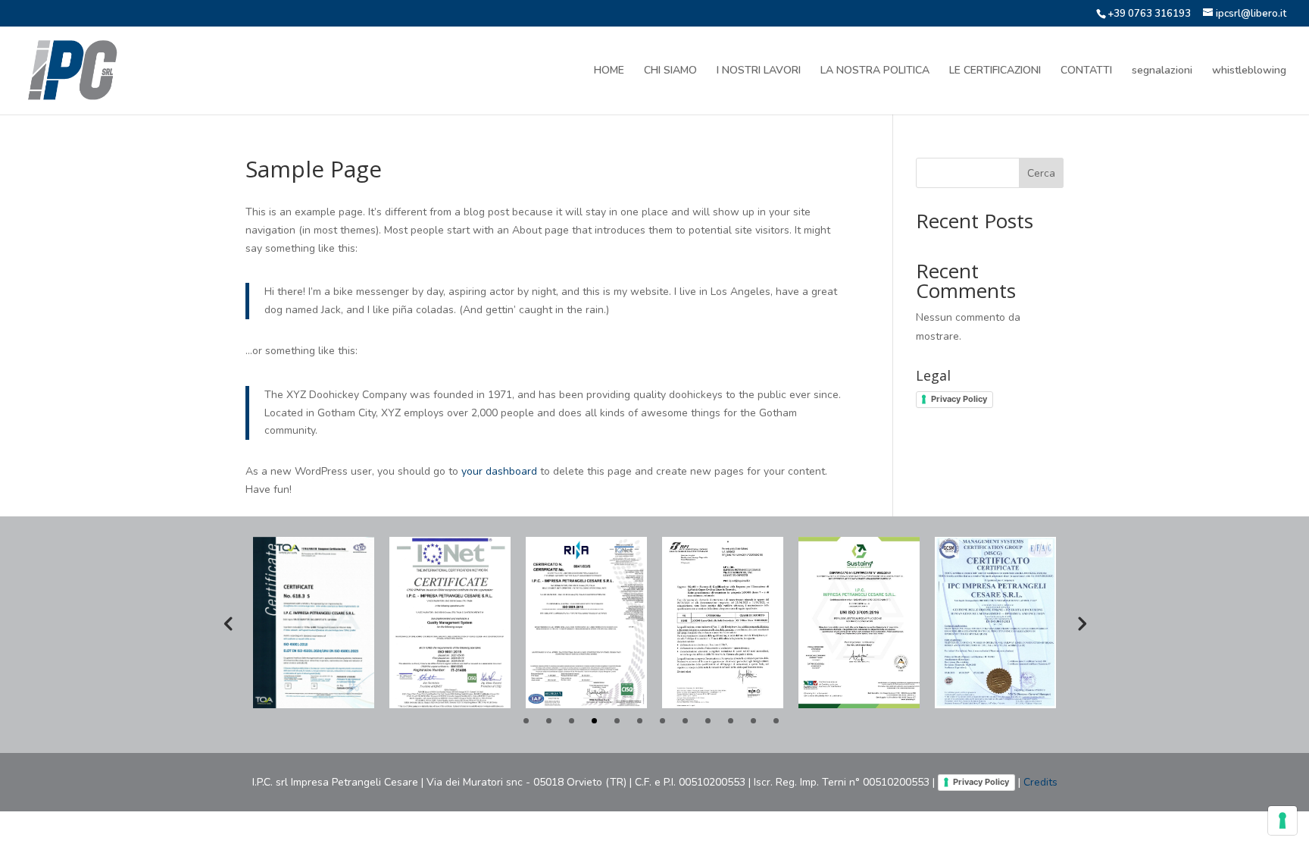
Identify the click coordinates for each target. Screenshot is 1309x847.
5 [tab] (617, 720)
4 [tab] (594, 720)
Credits (1040, 782)
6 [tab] (639, 720)
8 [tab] (685, 720)
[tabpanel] (313, 622)
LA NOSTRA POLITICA (874, 71)
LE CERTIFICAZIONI (995, 71)
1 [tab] (526, 720)
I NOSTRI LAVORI (759, 71)
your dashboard (499, 471)
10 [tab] (730, 720)
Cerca (1041, 173)
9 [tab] (708, 720)
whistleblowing (1249, 71)
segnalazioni (1162, 71)
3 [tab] (571, 720)
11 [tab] (753, 720)
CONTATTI (1086, 71)
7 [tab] (662, 720)
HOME (609, 71)
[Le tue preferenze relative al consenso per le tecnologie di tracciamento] (1282, 820)
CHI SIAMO (670, 71)
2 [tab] (548, 720)
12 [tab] (776, 720)
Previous (228, 622)
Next (1081, 622)
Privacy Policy (959, 399)
